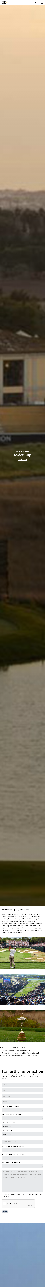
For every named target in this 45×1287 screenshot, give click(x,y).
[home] (4, 2)
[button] (42, 2)
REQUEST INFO (22, 459)
